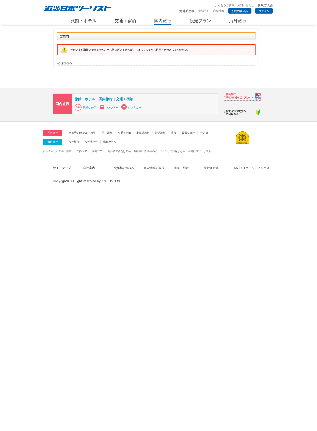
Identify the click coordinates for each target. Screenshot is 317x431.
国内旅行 (106, 99)
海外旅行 (74, 141)
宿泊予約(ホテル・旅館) (82, 132)
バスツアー (111, 107)
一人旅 (204, 132)
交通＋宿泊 (124, 99)
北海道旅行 (143, 132)
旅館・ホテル (85, 99)
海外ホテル (109, 141)
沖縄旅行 (160, 132)
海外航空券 (91, 141)
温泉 (173, 132)
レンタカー (134, 107)
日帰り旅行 (89, 107)
